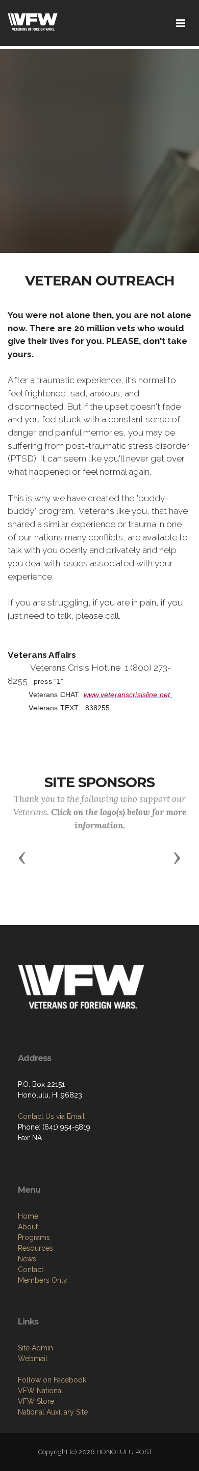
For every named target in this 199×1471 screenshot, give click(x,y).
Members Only (42, 1280)
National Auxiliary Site (53, 1412)
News (27, 1259)
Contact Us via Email (51, 1116)
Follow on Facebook (52, 1380)
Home (28, 1216)
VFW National (40, 1391)
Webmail (32, 1358)
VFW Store (36, 1401)
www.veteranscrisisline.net (127, 694)
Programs (34, 1237)
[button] (22, 857)
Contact (30, 1269)
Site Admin (35, 1348)
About (28, 1227)
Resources (35, 1248)
